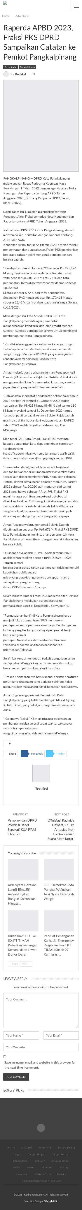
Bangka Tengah (36, 1154)
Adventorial (10, 67)
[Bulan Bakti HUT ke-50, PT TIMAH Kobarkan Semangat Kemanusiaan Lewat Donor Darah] (23, 920)
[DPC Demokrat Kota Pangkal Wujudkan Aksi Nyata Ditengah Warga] (59, 870)
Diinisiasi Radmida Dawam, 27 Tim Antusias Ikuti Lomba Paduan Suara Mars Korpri (61, 829)
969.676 (44, 529)
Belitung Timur (60, 1160)
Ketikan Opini (43, 1174)
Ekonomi (47, 1167)
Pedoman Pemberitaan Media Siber (41, 1180)
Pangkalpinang (27, 67)
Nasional (26, 1147)
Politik (16, 1167)
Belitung (40, 1160)
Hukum (30, 1167)
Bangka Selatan (60, 1154)
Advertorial (45, 1147)
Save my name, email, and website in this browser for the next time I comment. (40, 1064)
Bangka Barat (20, 1160)
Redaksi (61, 1174)
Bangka (17, 1154)
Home (11, 1147)
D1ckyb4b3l (51, 1201)
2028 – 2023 (63, 557)
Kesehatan (22, 1174)
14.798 (48, 491)
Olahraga (64, 1167)
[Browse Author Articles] (41, 773)
